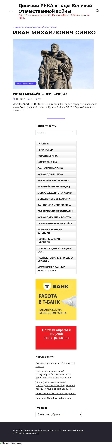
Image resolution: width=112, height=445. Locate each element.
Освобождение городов (55, 193)
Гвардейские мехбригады (55, 211)
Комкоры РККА (47, 162)
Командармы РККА (50, 174)
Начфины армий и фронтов (50, 241)
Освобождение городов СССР (55, 250)
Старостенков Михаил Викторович (56, 393)
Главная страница (22, 27)
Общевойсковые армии (54, 199)
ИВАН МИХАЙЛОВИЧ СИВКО (40, 94)
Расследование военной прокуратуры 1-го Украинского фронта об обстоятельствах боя (53, 374)
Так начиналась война (53, 180)
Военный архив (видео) (54, 186)
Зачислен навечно (50, 168)
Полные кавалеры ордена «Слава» (55, 259)
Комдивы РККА (48, 156)
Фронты (43, 143)
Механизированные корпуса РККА (51, 269)
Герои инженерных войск (55, 223)
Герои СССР (45, 150)
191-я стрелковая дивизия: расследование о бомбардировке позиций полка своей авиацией (55, 385)
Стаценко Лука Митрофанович (53, 398)
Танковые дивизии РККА (54, 205)
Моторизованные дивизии (50, 231)
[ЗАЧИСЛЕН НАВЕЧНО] (53, 87)
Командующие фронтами (55, 217)
